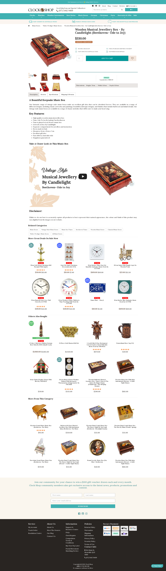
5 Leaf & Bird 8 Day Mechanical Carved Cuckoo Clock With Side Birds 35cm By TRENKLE (97, 344)
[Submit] (122, 9)
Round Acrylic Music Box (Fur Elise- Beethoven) (97, 461)
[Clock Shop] (40, 9)
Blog (109, 6)
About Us (50, 527)
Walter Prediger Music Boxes (39, 234)
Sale (135, 15)
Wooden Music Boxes (97, 230)
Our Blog (50, 533)
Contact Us (51, 536)
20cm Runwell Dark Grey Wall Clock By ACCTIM (41, 301)
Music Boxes (83, 15)
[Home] (28, 26)
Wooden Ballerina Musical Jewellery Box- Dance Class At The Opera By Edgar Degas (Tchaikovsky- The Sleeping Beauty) (97, 383)
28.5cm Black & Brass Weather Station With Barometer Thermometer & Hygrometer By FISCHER (69, 382)
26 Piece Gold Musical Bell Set (69, 343)
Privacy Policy (89, 538)
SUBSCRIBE (83, 506)
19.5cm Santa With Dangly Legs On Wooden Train (125, 266)
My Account (32, 527)
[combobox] (108, 9)
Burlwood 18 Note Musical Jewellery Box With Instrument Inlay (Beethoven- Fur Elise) (69, 427)
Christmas (104, 15)
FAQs (68, 532)
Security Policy (89, 541)
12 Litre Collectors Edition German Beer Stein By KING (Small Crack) (40, 344)
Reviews (122, 6)
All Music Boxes (57, 234)
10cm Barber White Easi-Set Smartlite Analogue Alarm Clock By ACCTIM (97, 266)
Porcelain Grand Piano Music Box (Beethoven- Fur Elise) (41, 461)
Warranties (88, 530)
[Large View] (44, 77)
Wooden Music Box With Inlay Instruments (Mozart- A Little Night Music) (125, 381)
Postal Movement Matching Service (72, 550)
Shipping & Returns (67, 94)
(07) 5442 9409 (91, 558)
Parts (113, 15)
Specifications (53, 94)
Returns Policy (89, 527)
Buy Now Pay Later (73, 546)
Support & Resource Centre (72, 528)
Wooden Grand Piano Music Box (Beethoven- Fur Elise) (40, 426)
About (104, 6)
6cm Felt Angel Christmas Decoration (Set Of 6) (69, 266)
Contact (115, 6)
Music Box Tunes (67, 230)
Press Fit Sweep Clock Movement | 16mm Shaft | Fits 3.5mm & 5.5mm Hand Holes (16, 562)
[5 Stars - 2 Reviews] (69, 306)
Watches (41, 15)
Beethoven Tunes (81, 230)
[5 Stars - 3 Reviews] (97, 349)
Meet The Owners (53, 530)
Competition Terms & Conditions (70, 540)
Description (33, 94)
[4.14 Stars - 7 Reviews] (40, 270)
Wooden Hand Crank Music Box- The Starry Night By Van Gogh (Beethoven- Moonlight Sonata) (97, 427)
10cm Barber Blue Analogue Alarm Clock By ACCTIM (125, 301)
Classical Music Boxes (115, 230)
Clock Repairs (71, 535)
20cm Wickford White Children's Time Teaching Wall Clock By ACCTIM (68, 301)
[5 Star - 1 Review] (69, 270)
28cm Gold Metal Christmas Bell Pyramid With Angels (40, 266)
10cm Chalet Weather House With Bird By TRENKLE (41, 380)
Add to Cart (107, 58)
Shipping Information (89, 534)
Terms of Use (89, 544)
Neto (91, 568)
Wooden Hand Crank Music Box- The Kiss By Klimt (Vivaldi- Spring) (125, 426)
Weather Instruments (55, 15)
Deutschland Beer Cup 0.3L (125, 343)
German (94, 15)
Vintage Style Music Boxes (49, 230)
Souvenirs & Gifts (124, 15)
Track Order (33, 530)
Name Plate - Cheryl (97, 300)
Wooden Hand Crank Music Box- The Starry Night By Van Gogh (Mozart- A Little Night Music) (69, 462)
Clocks (32, 15)
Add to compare (41, 260)
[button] (36, 524)
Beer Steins (71, 15)
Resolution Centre (35, 533)
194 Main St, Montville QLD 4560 (89, 552)
